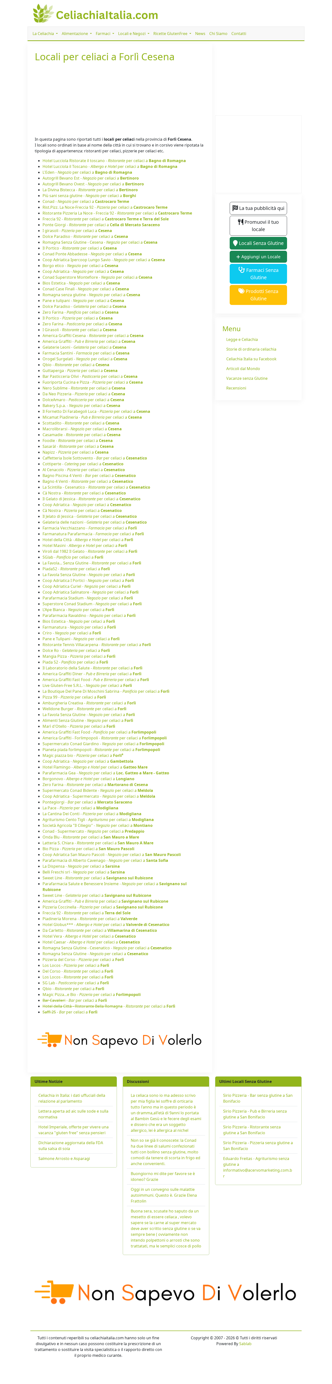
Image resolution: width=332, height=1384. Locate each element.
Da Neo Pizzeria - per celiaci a (84, 394)
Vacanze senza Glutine (247, 378)
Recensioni (236, 388)
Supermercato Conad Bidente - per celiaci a (98, 790)
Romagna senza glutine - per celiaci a (91, 294)
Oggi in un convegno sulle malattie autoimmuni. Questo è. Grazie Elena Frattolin (164, 1195)
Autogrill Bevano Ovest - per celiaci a (93, 184)
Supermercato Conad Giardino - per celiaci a (103, 743)
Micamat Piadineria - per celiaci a (92, 417)
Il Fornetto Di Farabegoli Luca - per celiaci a (96, 411)
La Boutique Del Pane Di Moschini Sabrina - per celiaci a (106, 691)
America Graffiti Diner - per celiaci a (92, 673)
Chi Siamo (218, 33)
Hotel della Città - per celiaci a (88, 539)
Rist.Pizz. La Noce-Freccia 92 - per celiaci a (105, 207)
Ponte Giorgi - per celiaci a (101, 224)
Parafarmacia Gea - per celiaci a (106, 773)
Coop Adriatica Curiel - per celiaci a (87, 586)
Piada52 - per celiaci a (76, 568)
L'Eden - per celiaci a (87, 172)
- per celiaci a (75, 1000)
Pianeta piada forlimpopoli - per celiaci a (101, 749)
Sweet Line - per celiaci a (98, 878)
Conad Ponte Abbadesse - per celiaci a (92, 254)
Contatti (238, 33)
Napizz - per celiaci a (76, 452)
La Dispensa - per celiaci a (81, 866)
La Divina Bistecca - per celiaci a (90, 189)
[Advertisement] (120, 98)
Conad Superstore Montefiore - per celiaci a (97, 277)
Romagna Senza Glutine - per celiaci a (95, 953)
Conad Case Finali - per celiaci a (86, 289)
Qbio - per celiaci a (76, 364)
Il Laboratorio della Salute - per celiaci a (92, 668)
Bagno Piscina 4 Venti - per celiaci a (89, 475)
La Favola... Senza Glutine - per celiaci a (92, 563)
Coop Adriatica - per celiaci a (83, 271)
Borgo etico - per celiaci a (80, 265)
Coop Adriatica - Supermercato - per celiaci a (99, 796)
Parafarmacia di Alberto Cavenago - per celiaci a (105, 860)
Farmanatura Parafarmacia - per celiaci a (93, 533)
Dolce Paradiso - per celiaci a (85, 236)
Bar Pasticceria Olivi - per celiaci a (90, 376)
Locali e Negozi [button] (132, 33)
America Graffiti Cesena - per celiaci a (93, 335)
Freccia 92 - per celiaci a (106, 219)
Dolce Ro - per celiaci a (76, 650)
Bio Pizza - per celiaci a (88, 848)
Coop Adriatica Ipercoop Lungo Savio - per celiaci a (104, 259)
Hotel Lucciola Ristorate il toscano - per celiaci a (114, 160)
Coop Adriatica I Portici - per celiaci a (88, 580)
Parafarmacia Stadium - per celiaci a (88, 598)
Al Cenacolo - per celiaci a (84, 469)
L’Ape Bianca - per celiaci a (78, 609)
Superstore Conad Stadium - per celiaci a (92, 603)
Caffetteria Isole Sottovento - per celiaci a (95, 458)
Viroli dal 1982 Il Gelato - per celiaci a (90, 551)
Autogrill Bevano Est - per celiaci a (91, 178)
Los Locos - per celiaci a (76, 965)
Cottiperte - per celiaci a (83, 464)
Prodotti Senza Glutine (261, 295)
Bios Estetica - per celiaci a (81, 283)
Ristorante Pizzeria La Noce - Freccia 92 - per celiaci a (117, 213)
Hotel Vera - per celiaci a (89, 936)
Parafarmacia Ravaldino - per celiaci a (89, 615)
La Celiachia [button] (44, 33)
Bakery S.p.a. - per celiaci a (81, 405)
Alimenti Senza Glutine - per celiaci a (88, 720)
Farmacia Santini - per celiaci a (86, 353)
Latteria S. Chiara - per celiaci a (98, 843)
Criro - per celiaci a (72, 633)
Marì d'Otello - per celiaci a (79, 726)
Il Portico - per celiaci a (80, 248)
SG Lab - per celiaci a (76, 983)
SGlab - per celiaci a (73, 557)
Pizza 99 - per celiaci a (74, 697)
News (200, 33)
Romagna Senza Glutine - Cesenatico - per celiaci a (107, 948)
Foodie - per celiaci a (78, 440)
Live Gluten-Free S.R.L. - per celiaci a (87, 685)
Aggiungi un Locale (260, 257)
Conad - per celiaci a (86, 201)
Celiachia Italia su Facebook (251, 359)
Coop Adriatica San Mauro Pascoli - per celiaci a (112, 854)
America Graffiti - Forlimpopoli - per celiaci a (105, 738)
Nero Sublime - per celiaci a (84, 388)
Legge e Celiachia (242, 339)
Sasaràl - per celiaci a (78, 446)
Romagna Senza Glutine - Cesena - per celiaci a (100, 242)
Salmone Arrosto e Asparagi (64, 1158)
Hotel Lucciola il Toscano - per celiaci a (110, 166)
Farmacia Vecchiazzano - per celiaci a (90, 528)
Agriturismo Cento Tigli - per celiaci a (98, 819)
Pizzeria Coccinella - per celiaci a (103, 907)
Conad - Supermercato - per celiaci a (93, 831)
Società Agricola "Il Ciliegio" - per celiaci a (98, 825)
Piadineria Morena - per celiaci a (90, 918)
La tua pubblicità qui (261, 208)
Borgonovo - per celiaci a (88, 778)
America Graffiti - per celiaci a (89, 341)
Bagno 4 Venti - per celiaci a (88, 481)
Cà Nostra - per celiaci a (84, 493)
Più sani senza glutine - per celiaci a (89, 195)
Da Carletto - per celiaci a (100, 930)
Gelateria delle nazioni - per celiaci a (95, 522)
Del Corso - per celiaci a (78, 971)
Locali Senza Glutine (261, 243)
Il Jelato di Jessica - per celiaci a (90, 516)
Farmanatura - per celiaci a (79, 627)
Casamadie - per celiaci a (82, 434)
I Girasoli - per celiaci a (80, 329)
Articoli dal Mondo (243, 368)
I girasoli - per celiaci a (77, 230)
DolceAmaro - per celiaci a (83, 399)
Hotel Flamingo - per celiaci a (95, 767)
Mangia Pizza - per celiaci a (79, 656)
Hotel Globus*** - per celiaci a (106, 924)
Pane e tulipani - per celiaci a (83, 300)
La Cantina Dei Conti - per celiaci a (92, 813)
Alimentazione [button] (75, 33)
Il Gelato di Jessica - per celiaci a (91, 499)
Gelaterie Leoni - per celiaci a (84, 347)
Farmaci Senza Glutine (262, 274)
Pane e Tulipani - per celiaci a (81, 638)
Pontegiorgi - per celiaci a (87, 802)
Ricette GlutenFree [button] (170, 33)
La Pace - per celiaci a (80, 808)
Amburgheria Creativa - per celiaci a (89, 703)
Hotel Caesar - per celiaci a (91, 942)
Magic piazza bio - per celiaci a (83, 755)
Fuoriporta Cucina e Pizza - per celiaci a (93, 382)
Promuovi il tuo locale (261, 226)
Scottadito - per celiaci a (81, 423)
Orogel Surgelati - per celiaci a (85, 359)
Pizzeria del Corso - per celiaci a (83, 959)
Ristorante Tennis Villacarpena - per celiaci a (97, 644)
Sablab (245, 1343)
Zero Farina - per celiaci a (81, 312)
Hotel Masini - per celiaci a (85, 545)
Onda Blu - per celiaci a (91, 837)
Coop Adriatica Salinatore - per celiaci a (91, 592)
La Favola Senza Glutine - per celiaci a (89, 574)
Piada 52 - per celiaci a (75, 662)
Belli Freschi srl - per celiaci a (84, 872)
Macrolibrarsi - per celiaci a (82, 429)
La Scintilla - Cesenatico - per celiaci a (96, 487)
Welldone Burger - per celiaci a (84, 708)
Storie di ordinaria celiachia (251, 349)
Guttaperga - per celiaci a (80, 370)
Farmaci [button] (103, 33)
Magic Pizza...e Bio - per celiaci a (92, 994)
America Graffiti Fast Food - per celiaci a (96, 679)
